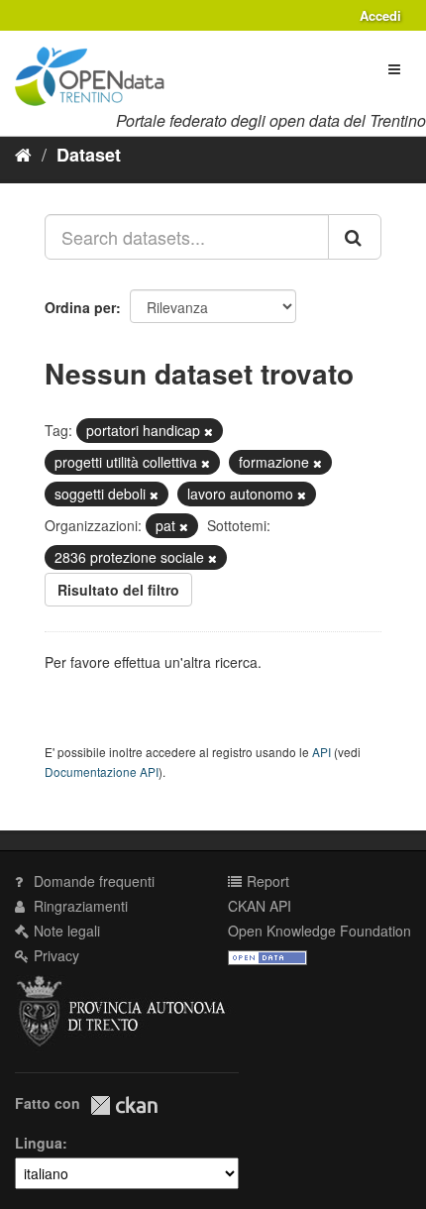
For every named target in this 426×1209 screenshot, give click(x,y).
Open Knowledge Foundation (319, 930)
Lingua (38, 1143)
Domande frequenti (92, 881)
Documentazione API (102, 771)
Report (266, 881)
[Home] (23, 153)
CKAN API (259, 906)
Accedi (380, 15)
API (321, 751)
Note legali (65, 930)
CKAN (124, 1105)
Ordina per (80, 307)
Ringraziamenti (79, 906)
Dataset (88, 154)
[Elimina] (208, 431)
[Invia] (354, 237)
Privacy (54, 955)
